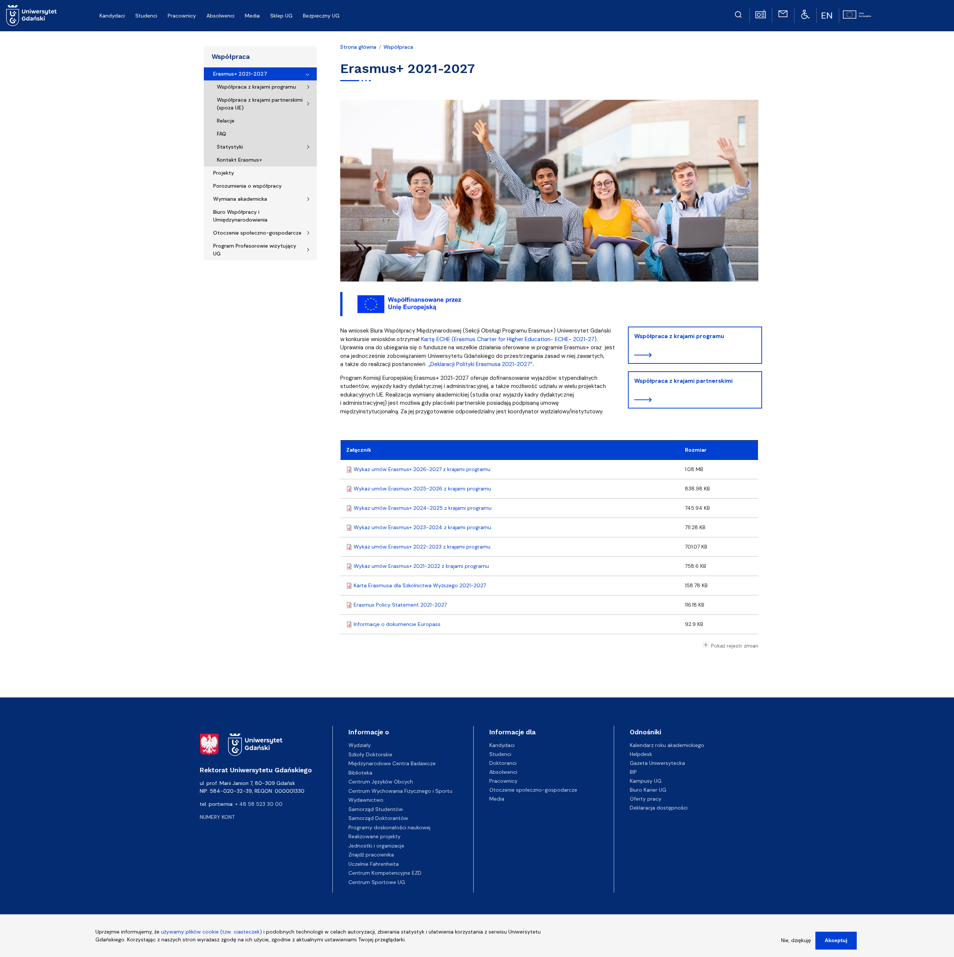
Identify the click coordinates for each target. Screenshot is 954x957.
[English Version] (828, 15)
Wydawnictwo (365, 800)
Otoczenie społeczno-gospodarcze (257, 232)
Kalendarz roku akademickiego (667, 745)
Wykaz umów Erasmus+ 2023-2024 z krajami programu (422, 527)
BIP (633, 772)
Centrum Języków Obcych (380, 781)
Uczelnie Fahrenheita (373, 864)
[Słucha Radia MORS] (760, 13)
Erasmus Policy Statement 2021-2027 (400, 604)
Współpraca (231, 56)
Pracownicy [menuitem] (182, 15)
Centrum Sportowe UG (376, 882)
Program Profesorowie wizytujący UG (254, 249)
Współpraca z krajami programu (256, 86)
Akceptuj (836, 940)
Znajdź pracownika (371, 854)
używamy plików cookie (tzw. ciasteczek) (211, 931)
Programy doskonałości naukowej (389, 827)
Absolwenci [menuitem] (220, 15)
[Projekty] (857, 13)
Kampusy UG (645, 781)
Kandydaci (502, 745)
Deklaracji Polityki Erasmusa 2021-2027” (481, 364)
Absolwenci (503, 772)
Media (496, 798)
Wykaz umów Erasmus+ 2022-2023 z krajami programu (422, 546)
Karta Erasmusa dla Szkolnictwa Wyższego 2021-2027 (420, 585)
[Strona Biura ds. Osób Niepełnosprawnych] (805, 13)
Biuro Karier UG (648, 789)
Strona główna (358, 47)
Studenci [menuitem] (146, 15)
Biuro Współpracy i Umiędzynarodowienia (240, 216)
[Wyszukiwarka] (738, 13)
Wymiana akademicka (240, 198)
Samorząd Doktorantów (378, 818)
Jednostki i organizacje (376, 845)
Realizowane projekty (374, 836)
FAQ (221, 133)
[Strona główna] (31, 15)
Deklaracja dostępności (659, 807)
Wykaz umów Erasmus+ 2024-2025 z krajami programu (423, 508)
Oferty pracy (645, 798)
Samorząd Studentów (375, 809)
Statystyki (230, 146)
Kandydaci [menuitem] (112, 15)
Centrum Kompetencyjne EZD (384, 872)
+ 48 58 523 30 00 (258, 804)
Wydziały (359, 745)
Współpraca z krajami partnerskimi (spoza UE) (260, 103)
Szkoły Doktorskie (370, 754)
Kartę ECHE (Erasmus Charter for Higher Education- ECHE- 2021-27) (509, 339)
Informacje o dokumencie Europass (397, 624)
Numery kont (217, 817)
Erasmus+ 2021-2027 (240, 73)
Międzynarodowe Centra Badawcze (392, 763)
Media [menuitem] (252, 15)
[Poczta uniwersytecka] (782, 13)
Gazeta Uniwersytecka (657, 763)
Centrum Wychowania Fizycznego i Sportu (400, 791)
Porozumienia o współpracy (247, 185)
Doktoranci (503, 763)
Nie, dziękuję (796, 940)
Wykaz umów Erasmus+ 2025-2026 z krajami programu (422, 488)
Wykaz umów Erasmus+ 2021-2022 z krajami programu (421, 566)
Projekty (223, 172)
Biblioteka (360, 772)
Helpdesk (641, 754)
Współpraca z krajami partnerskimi (683, 381)
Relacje (225, 120)
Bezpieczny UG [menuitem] (321, 15)
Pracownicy (503, 781)
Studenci (500, 754)
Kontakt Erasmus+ (239, 159)
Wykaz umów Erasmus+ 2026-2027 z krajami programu (422, 469)
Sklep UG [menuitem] (281, 15)
